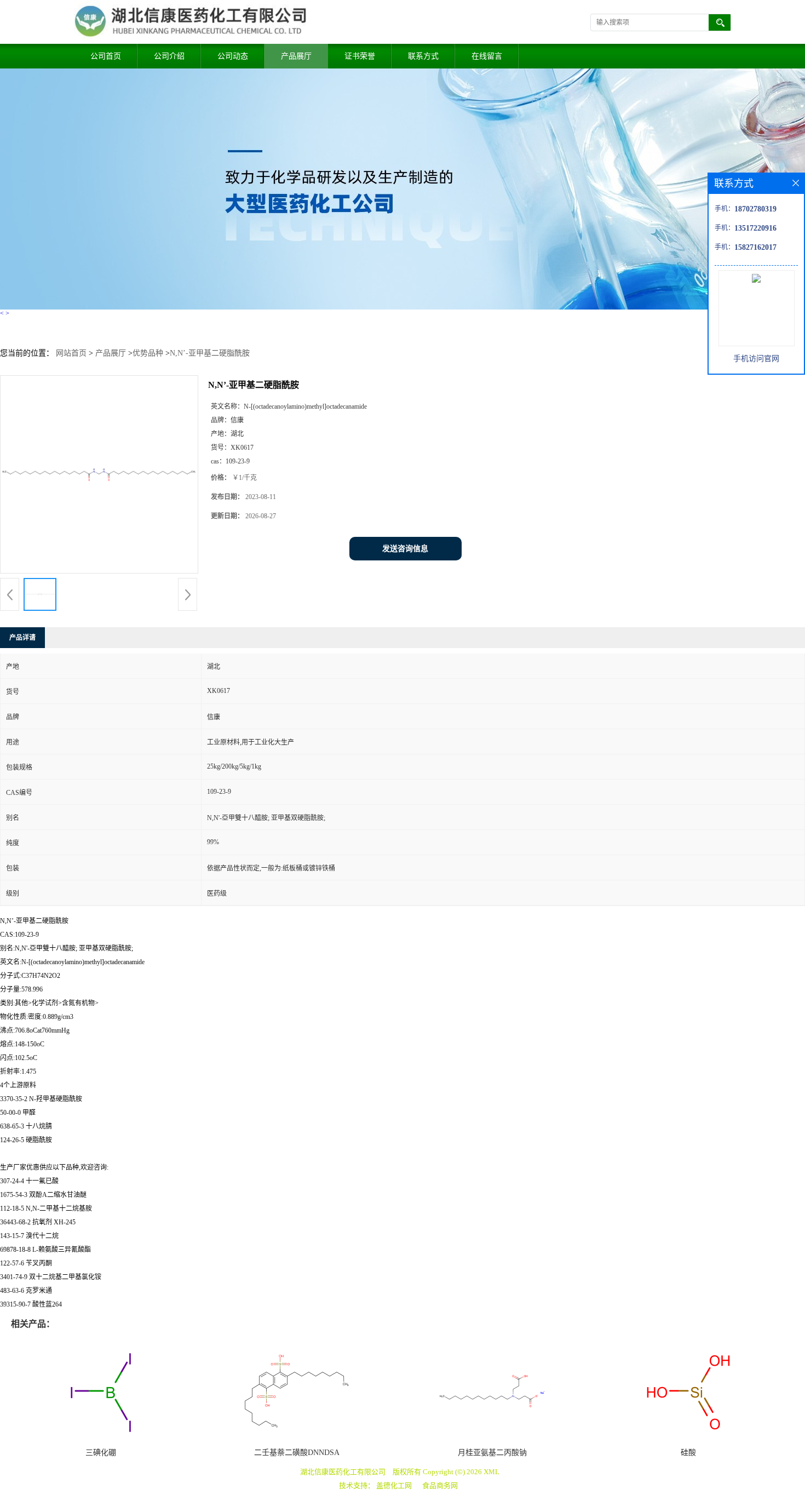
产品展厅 (296, 56)
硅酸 (688, 1452)
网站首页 (71, 353)
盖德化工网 (394, 1485)
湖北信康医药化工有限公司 (343, 1472)
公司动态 (232, 56)
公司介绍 (169, 56)
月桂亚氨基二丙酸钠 (492, 1452)
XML (491, 1472)
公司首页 (105, 56)
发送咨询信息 (405, 549)
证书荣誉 (359, 56)
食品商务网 (440, 1485)
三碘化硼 (100, 1452)
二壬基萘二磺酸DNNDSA (297, 1452)
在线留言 (487, 56)
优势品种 (148, 353)
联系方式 (423, 56)
